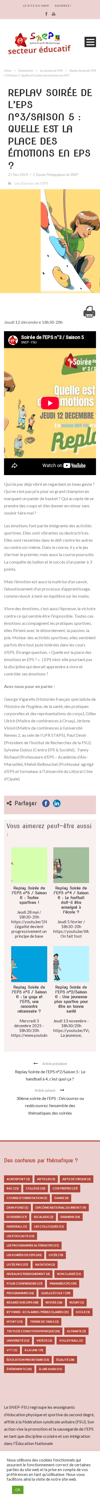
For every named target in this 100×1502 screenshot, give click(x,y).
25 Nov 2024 (18, 174)
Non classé (69, 1274)
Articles (46, 1179)
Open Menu (90, 42)
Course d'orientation (27, 1198)
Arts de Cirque (76, 1179)
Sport (15, 1321)
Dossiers (17, 1216)
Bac (13, 1188)
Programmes (20, 1293)
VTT (12, 1350)
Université (18, 1340)
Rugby (77, 1302)
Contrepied (65, 1188)
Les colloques (49, 1226)
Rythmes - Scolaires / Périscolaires (38, 1312)
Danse (61, 1198)
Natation (45, 1264)
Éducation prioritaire (28, 1359)
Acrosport (18, 1179)
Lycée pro (17, 1264)
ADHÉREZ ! (63, 5)
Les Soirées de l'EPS (51, 70)
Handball (17, 1226)
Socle (83, 1312)
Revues (54, 1302)
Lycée (56, 1255)
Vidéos (44, 1340)
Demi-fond (17, 1207)
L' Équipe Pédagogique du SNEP (55, 174)
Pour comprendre (24, 1283)
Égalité (65, 1359)
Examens (70, 1216)
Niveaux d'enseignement (28, 1274)
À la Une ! (34, 1350)
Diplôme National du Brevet (60, 1207)
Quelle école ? (55, 1293)
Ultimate (76, 1331)
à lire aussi (50, 1369)
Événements (25, 70)
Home (7, 70)
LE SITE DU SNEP (36, 5)
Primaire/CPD (63, 1283)
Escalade (43, 1216)
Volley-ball (71, 1340)
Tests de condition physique (33, 1331)
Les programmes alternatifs (33, 1245)
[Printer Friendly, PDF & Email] (89, 311)
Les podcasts (20, 1236)
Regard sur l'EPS (22, 1302)
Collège (35, 1188)
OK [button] (17, 1490)
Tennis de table (44, 1321)
